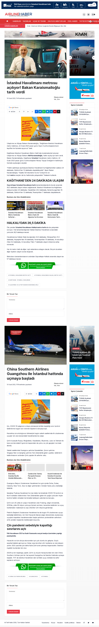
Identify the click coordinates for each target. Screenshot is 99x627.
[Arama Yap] (84, 14)
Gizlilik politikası (69, 624)
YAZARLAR (27, 21)
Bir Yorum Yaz (12, 294)
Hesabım (60, 624)
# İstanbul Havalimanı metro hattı (19, 275)
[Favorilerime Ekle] (19, 111)
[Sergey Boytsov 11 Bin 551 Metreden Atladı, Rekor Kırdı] (82, 131)
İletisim (78, 624)
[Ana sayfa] (7, 21)
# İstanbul (44, 578)
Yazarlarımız (45, 624)
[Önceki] (20, 26)
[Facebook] (84, 624)
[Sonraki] (23, 26)
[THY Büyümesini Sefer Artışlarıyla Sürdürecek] (82, 58)
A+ (28, 111)
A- (32, 111)
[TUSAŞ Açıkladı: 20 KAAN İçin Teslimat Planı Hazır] (82, 112)
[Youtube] (92, 624)
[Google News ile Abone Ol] (13, 107)
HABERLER (17, 21)
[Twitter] (88, 624)
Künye (53, 624)
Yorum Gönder (13, 320)
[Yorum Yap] (24, 111)
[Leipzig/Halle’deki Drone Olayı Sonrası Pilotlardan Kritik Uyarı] (82, 151)
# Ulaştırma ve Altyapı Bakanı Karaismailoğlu (23, 285)
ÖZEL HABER (72, 21)
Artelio (32, 624)
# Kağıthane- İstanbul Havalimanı (19, 280)
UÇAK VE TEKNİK (39, 21)
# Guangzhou (33, 578)
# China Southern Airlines (17, 578)
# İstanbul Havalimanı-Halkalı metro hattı (48, 275)
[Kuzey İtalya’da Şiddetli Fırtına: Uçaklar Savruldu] (82, 141)
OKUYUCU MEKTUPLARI (57, 21)
